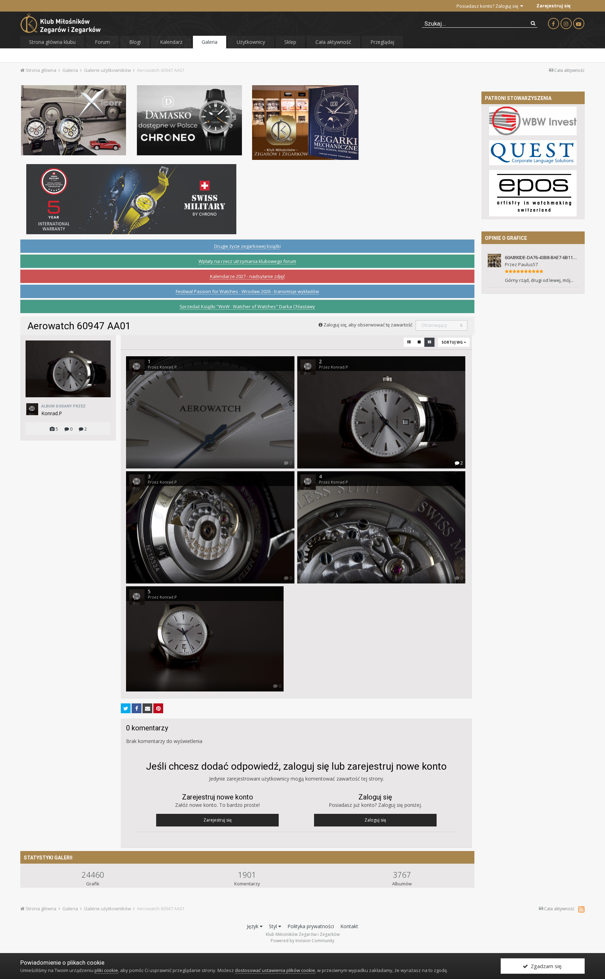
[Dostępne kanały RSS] (581, 909)
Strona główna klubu (52, 42)
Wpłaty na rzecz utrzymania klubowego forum (247, 261)
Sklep (290, 42)
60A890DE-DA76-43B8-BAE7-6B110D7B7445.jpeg (542, 257)
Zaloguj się (375, 820)
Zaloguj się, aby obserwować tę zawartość (368, 325)
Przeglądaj (382, 42)
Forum (102, 42)
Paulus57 (528, 264)
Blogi (135, 42)
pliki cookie (106, 970)
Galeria (209, 42)
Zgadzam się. (545, 966)
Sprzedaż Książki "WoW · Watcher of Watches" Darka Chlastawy (247, 306)
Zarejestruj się (553, 5)
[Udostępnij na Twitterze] (126, 708)
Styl (273, 926)
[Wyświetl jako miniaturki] (429, 342)
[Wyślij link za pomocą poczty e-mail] (147, 708)
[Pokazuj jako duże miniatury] (419, 342)
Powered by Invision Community (302, 941)
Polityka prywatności (310, 926)
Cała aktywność (333, 42)
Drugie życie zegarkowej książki (247, 246)
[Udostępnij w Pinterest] (158, 708)
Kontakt (349, 926)
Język (253, 926)
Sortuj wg (452, 342)
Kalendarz (171, 42)
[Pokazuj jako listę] (409, 342)
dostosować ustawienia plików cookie (275, 970)
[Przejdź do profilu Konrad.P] (32, 409)
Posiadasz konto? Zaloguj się (488, 6)
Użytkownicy (251, 42)
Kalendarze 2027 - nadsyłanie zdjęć (247, 276)
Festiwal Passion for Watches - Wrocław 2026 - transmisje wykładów (247, 291)
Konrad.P (51, 413)
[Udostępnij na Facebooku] (136, 708)
